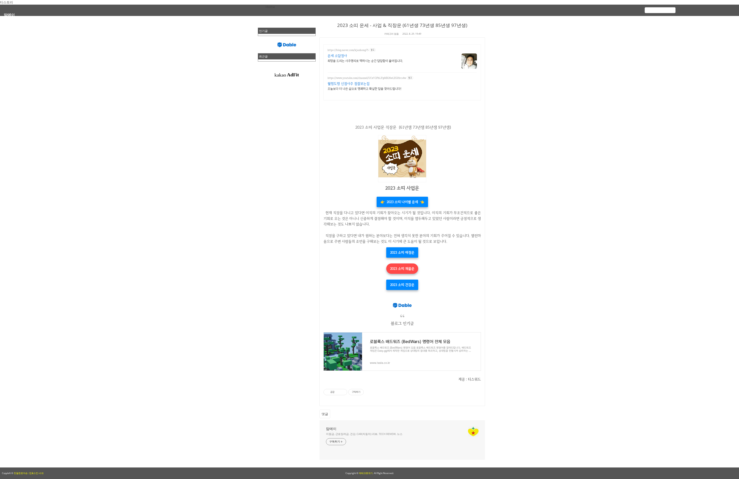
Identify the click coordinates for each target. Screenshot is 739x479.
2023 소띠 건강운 (402, 284)
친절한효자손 (21, 473)
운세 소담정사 (337, 55)
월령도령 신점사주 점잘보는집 (349, 83)
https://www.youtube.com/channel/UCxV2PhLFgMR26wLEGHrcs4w (367, 78)
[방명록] (708, 8)
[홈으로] (693, 8)
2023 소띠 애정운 (402, 252)
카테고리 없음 (391, 33)
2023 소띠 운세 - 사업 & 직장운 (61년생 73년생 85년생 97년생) (402, 25)
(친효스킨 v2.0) (36, 473)
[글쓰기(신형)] (716, 8)
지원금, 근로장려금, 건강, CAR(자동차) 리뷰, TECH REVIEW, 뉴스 (364, 434)
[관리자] (723, 8)
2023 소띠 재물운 (402, 268)
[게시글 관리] (342, 392)
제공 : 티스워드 (469, 379)
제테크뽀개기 (366, 473)
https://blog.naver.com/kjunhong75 (348, 50)
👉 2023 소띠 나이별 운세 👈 (402, 202)
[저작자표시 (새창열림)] (365, 392)
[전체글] (700, 8)
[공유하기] (338, 392)
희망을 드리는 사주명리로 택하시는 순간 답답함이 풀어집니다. (365, 61)
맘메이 (9, 14)
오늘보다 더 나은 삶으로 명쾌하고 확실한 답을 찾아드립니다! (364, 89)
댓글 (325, 414)
